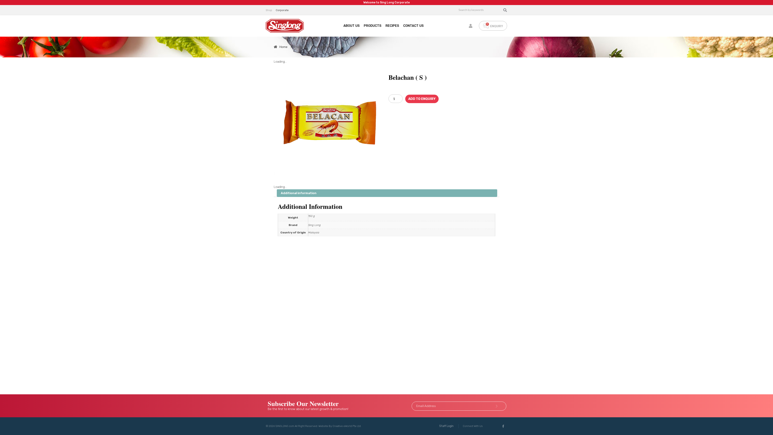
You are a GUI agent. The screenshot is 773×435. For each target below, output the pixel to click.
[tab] (387, 193)
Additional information (298, 193)
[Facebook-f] (503, 426)
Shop (269, 10)
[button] (446, 426)
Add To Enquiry (422, 99)
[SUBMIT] (496, 406)
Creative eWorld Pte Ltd (347, 426)
